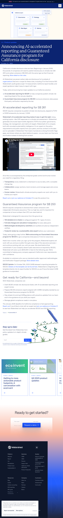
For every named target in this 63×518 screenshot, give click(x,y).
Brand (22, 489)
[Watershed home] (15, 447)
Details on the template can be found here (22, 267)
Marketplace (11, 463)
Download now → (50, 1)
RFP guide (10, 489)
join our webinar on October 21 (22, 198)
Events (9, 482)
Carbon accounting (12, 485)
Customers (38, 478)
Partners (23, 485)
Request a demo (30, 425)
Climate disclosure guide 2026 (39, 463)
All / (2, 42)
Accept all (34, 510)
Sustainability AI (12, 468)
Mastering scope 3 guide (39, 467)
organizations (7, 81)
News (22, 482)
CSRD (22, 456)
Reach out (6, 198)
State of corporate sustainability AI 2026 (39, 458)
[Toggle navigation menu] (59, 5)
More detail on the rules (18, 75)
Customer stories (39, 480)
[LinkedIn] (37, 447)
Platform (10, 454)
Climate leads (38, 482)
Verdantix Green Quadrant (39, 471)
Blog (9, 480)
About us (23, 480)
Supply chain (24, 463)
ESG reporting (11, 487)
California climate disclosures (25, 466)
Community (38, 485)
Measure (10, 456)
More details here (33, 260)
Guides (37, 454)
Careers (23, 487)
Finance (23, 461)
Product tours (11, 465)
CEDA (22, 458)
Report (9, 458)
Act (8, 461)
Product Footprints (26, 469)
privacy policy (26, 343)
